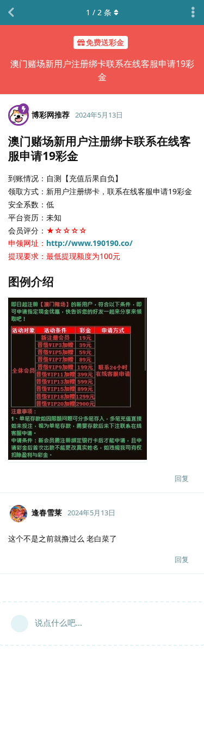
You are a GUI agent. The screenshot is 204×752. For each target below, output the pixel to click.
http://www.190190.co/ (89, 243)
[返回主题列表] (11, 12)
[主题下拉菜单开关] (193, 12)
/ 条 (99, 12)
